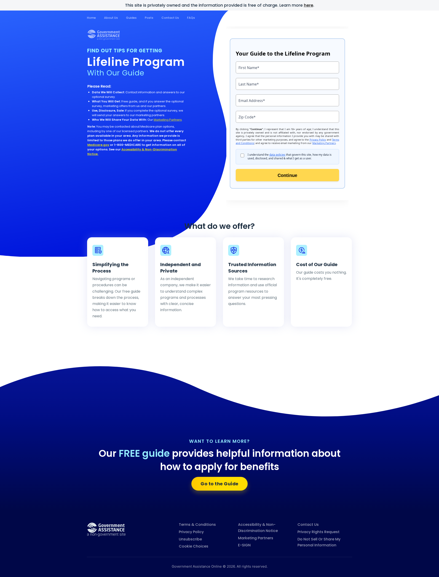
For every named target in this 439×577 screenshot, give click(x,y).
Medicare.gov (98, 145)
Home (91, 18)
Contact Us (170, 18)
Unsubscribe (190, 539)
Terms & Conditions (197, 524)
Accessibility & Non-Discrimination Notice (258, 527)
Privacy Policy (191, 531)
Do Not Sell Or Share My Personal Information (318, 542)
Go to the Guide (219, 484)
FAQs (191, 18)
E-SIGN (244, 545)
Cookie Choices (193, 546)
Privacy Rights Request (318, 531)
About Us (111, 18)
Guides (131, 18)
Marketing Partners (168, 120)
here (308, 5)
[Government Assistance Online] (106, 529)
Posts (149, 18)
